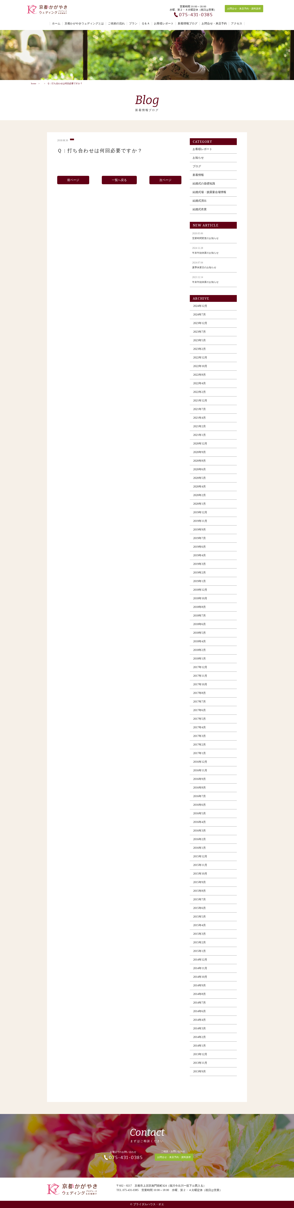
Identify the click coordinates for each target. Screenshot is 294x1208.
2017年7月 (199, 701)
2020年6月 (199, 469)
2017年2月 (199, 744)
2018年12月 (200, 589)
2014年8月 (199, 994)
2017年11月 (200, 675)
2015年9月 (199, 882)
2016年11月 (200, 770)
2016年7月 (199, 796)
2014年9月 (199, 985)
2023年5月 (199, 340)
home (33, 83)
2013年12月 (200, 1054)
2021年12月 (200, 400)
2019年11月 (200, 520)
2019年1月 (199, 581)
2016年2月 (199, 839)
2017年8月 (199, 693)
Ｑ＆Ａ (146, 23)
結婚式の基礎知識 (204, 183)
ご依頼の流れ (116, 23)
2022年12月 (200, 357)
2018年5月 (199, 632)
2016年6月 (199, 804)
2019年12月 (200, 512)
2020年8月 (199, 460)
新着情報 (198, 174)
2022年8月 (199, 374)
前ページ (73, 180)
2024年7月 (199, 314)
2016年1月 (199, 847)
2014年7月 (199, 1002)
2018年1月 (199, 658)
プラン (133, 23)
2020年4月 (199, 486)
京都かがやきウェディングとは (84, 23)
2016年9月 (199, 779)
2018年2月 (199, 650)
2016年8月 (199, 787)
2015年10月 (200, 873)
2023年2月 (199, 348)
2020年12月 (200, 443)
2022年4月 (199, 383)
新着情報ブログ (187, 23)
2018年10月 (200, 598)
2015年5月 (199, 916)
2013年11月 (200, 1062)
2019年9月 (199, 529)
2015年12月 (200, 856)
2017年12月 (200, 667)
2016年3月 (199, 830)
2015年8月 (199, 890)
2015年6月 (199, 908)
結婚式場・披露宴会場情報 (209, 192)
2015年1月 (199, 951)
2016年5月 (199, 813)
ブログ (197, 166)
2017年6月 (199, 710)
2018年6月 (199, 624)
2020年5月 (199, 477)
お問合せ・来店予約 (214, 23)
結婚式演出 (200, 200)
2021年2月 (199, 426)
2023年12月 (200, 323)
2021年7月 (199, 409)
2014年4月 (199, 1019)
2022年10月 (200, 366)
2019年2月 (199, 572)
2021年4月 (199, 417)
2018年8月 (199, 607)
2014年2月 (199, 1037)
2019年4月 (199, 555)
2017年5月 (199, 718)
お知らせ (198, 157)
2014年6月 (199, 1011)
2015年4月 (199, 925)
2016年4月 (199, 822)
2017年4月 (199, 727)
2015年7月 (199, 899)
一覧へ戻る (119, 180)
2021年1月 (199, 434)
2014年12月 (200, 959)
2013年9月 (199, 1071)
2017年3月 (199, 736)
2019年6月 (199, 546)
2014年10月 (200, 976)
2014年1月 (199, 1045)
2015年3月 (199, 933)
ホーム (56, 23)
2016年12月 (200, 761)
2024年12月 (200, 305)
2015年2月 (199, 942)
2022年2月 (199, 391)
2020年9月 (199, 452)
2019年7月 (199, 538)
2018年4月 (199, 641)
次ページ (165, 180)
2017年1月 (199, 753)
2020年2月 (199, 495)
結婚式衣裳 (200, 209)
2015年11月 (200, 865)
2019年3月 (199, 563)
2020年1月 (199, 503)
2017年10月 (200, 684)
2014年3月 (199, 1028)
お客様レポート (164, 23)
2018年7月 (199, 615)
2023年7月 (199, 331)
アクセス (236, 23)
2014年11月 (200, 968)
